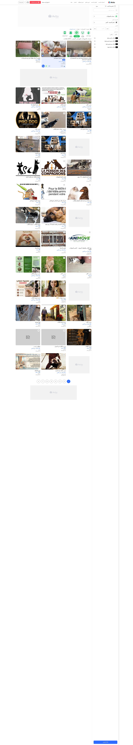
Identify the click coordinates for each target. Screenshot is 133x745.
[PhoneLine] (43, 66)
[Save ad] (90, 42)
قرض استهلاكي (80, 2)
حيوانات (78, 29)
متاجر (111, 34)
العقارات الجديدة (94, 2)
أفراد (116, 34)
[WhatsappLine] (46, 66)
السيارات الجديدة (101, 2)
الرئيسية (88, 29)
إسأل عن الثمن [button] (85, 61)
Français (21, 2)
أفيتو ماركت (83, 29)
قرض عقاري (87, 2)
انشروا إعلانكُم (34, 2)
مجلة (71, 2)
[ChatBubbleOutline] (49, 66)
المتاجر (75, 2)
